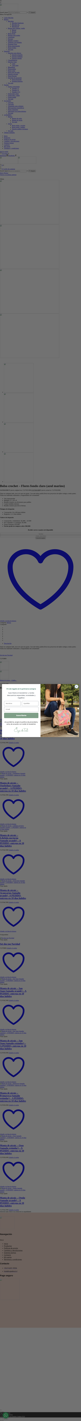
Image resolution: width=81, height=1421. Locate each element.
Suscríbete (21, 715)
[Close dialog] (76, 686)
